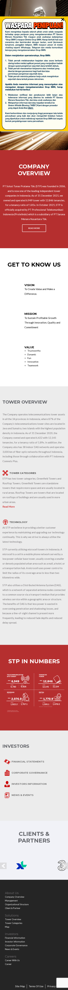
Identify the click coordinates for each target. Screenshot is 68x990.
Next (64, 866)
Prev (3, 866)
